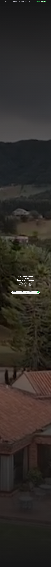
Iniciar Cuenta (43, 1)
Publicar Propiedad (37, 1)
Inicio (11, 1)
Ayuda (29, 1)
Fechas (22, 291)
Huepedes (30, 291)
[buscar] (38, 292)
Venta (19, 1)
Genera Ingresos (24, 1)
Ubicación (14, 291)
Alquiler (15, 1)
